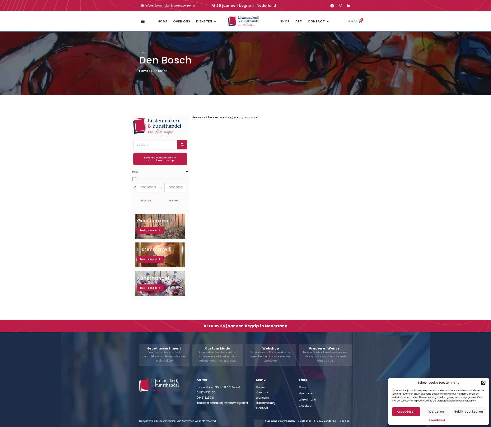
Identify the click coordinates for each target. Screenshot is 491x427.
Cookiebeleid (437, 420)
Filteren (146, 200)
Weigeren (436, 412)
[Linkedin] (348, 5)
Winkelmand (307, 399)
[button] (483, 383)
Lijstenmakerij (265, 403)
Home (162, 21)
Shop (285, 21)
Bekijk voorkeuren (468, 412)
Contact (316, 21)
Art (298, 21)
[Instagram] (340, 5)
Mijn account (308, 393)
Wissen (174, 200)
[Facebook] (332, 5)
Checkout (306, 406)
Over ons (181, 21)
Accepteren (406, 412)
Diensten (204, 21)
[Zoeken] (182, 144)
